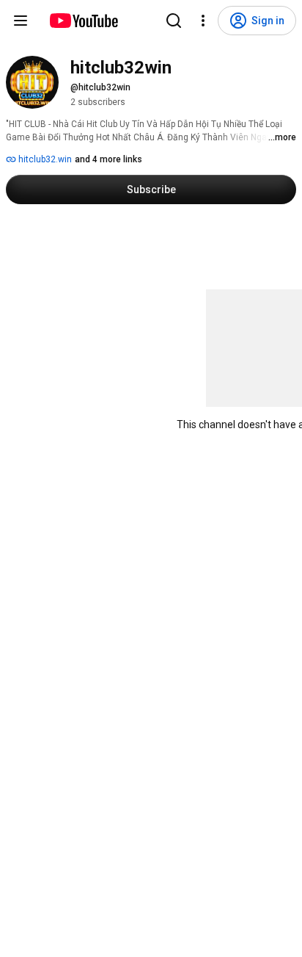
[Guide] (20, 20)
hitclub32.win (44, 159)
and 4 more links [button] (108, 159)
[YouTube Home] (83, 20)
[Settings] (203, 20)
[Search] (174, 20)
